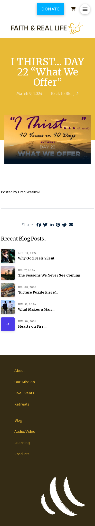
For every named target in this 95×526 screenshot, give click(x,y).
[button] (85, 9)
